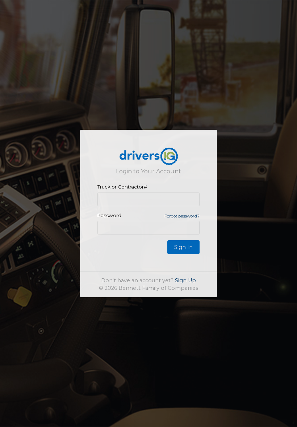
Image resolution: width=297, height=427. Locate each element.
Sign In (183, 247)
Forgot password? (182, 216)
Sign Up (185, 280)
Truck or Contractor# (122, 187)
